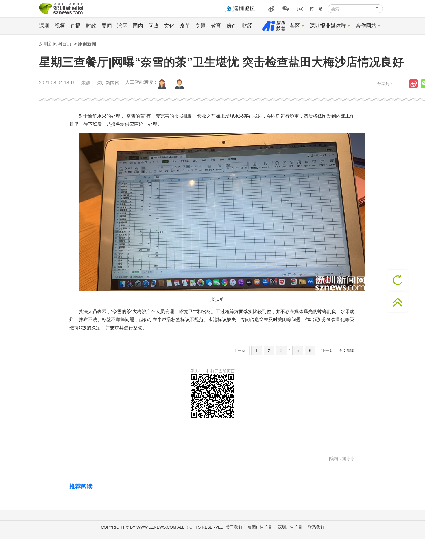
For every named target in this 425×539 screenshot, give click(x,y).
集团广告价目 (260, 527)
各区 (295, 26)
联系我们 (316, 527)
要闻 (106, 26)
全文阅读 (346, 350)
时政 (91, 26)
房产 (231, 26)
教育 (216, 26)
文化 (169, 26)
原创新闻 (87, 43)
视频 (60, 26)
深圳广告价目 (290, 527)
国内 (138, 26)
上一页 (239, 350)
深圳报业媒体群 (328, 26)
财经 (247, 26)
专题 (200, 26)
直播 (75, 26)
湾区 (122, 26)
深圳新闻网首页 (55, 43)
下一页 (327, 350)
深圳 (44, 26)
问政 (153, 26)
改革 (185, 26)
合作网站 (366, 26)
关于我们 (234, 527)
